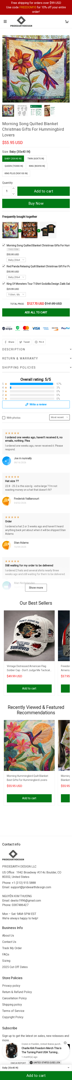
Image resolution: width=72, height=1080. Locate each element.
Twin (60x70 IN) (36, 158)
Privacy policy (11, 985)
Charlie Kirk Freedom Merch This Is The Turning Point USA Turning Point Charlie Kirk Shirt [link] (41, 1052)
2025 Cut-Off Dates (15, 967)
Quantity (7, 183)
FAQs (5, 954)
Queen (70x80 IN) (14, 166)
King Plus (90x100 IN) (16, 173)
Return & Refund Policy (17, 992)
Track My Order (12, 948)
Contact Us (9, 942)
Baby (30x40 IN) (19, 151)
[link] (11, 1050)
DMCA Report (18, 1063)
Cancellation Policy (14, 998)
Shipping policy (12, 1004)
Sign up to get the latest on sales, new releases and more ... (35, 1038)
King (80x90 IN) (37, 166)
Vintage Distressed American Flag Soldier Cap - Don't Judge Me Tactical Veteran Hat (28, 669)
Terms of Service (13, 1011)
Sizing (6, 960)
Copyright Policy (12, 1017)
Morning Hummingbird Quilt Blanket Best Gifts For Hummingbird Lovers (27, 777)
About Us (8, 935)
